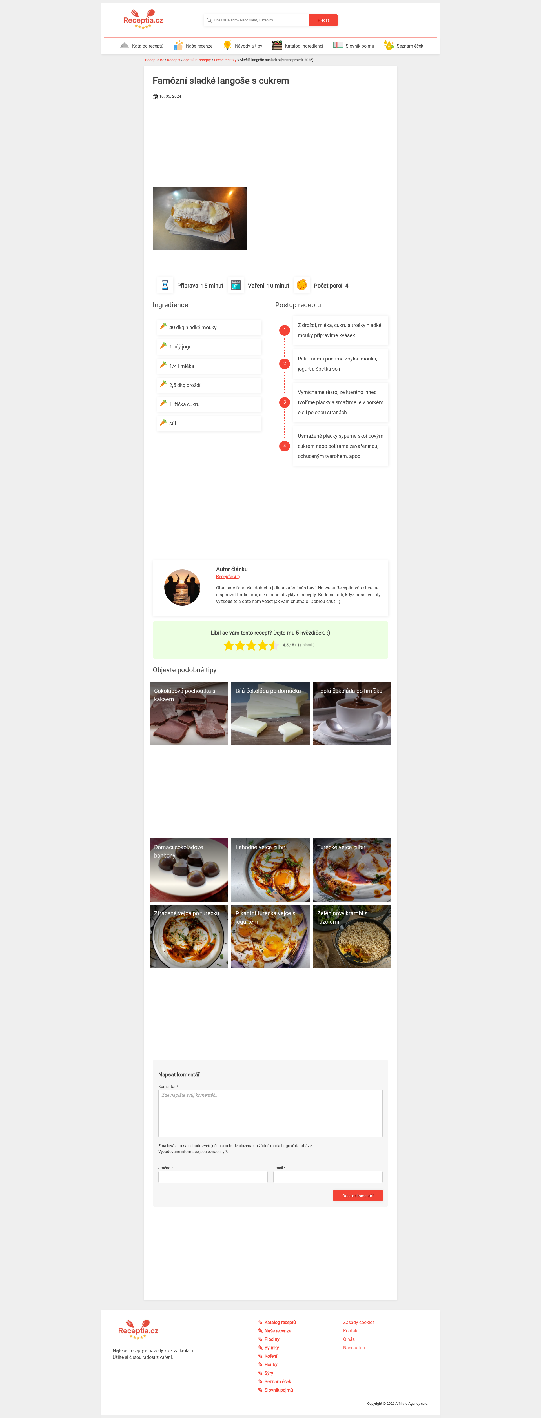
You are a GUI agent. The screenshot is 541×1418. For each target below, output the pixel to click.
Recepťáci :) (228, 576)
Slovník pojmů (360, 46)
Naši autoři (354, 1347)
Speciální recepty (197, 60)
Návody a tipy (248, 46)
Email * (279, 1168)
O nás (349, 1339)
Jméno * (165, 1168)
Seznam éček (410, 46)
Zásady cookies (358, 1322)
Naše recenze (199, 46)
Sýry (269, 1373)
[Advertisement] (270, 143)
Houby (271, 1364)
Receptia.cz (154, 60)
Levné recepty (225, 60)
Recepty (173, 60)
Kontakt (351, 1331)
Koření (271, 1356)
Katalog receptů (147, 46)
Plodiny (272, 1339)
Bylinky (272, 1347)
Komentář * (168, 1086)
